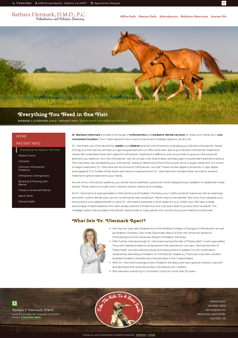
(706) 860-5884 (31, 317)
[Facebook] (224, 3)
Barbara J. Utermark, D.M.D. (37, 120)
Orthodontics (215, 310)
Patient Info (68, 120)
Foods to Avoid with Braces (34, 190)
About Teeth (25, 195)
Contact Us (218, 318)
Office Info (218, 301)
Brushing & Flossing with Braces (33, 183)
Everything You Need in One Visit (40, 149)
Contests (23, 161)
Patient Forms (27, 155)
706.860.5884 (24, 3)
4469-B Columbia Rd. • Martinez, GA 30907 (62, 3)
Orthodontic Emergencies (33, 175)
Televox (141, 335)
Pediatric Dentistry (211, 314)
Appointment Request (107, 3)
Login (151, 335)
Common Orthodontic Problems (31, 169)
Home (21, 136)
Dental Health (26, 201)
